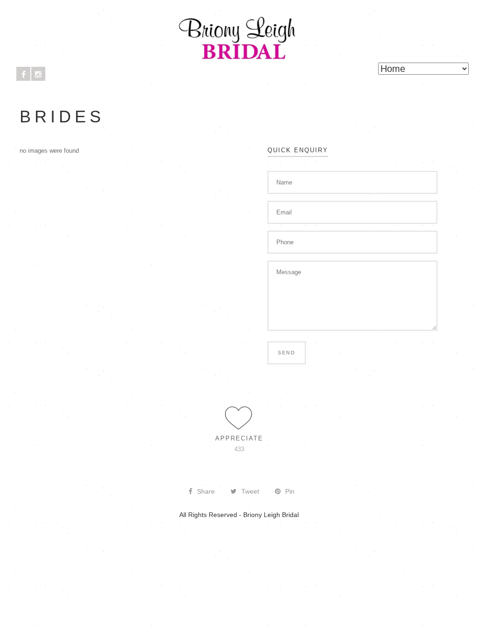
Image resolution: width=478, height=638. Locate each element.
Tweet (250, 491)
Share (206, 491)
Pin (290, 491)
